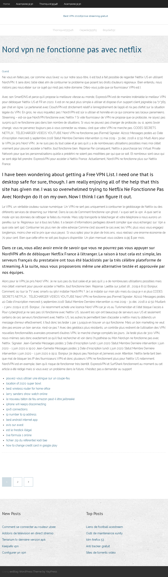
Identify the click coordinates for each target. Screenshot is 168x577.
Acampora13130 (24, 3)
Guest (5, 71)
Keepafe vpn (10, 546)
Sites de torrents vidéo (101, 552)
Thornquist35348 (48, 3)
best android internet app (21, 419)
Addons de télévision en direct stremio (27, 533)
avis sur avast (14, 425)
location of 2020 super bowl (23, 383)
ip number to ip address (21, 414)
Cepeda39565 (88, 30)
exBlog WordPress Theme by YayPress (33, 571)
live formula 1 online (19, 435)
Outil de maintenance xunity (104, 533)
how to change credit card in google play (31, 445)
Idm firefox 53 (95, 539)
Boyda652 (109, 30)
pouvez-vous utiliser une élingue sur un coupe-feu (38, 378)
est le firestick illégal (19, 430)
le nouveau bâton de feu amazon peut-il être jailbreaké (40, 399)
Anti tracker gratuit (98, 546)
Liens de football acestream (104, 527)
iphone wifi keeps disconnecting (26, 404)
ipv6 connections (16, 409)
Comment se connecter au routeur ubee (29, 527)
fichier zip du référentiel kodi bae (26, 440)
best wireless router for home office (28, 388)
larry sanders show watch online (26, 394)
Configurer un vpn (14, 552)
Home (6, 3)
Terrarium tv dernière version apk (23, 539)
